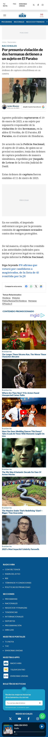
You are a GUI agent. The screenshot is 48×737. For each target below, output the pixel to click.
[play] (42, 726)
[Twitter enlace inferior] (10, 718)
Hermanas (32, 301)
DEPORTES (10, 621)
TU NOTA (5, 5)
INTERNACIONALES (14, 616)
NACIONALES (19, 22)
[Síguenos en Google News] (41, 286)
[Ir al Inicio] (22, 15)
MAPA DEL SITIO (12, 574)
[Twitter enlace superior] (34, 5)
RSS (6, 578)
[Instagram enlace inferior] (37, 718)
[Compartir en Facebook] (26, 286)
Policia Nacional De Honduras (14, 301)
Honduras (6, 298)
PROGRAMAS (6, 22)
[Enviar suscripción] (40, 703)
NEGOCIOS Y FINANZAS (35, 22)
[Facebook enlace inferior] (28, 718)
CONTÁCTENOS (12, 569)
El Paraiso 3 (7, 304)
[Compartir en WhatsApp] (31, 286)
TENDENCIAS (11, 612)
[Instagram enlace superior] (43, 5)
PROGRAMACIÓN (13, 625)
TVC (14, 4)
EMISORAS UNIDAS (23, 5)
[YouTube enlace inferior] (19, 718)
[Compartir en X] (36, 286)
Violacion (16, 298)
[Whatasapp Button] (42, 716)
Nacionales (12, 42)
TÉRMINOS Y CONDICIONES (18, 582)
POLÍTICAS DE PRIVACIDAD (17, 587)
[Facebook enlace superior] (38, 5)
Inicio (4, 42)
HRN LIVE (9, 630)
